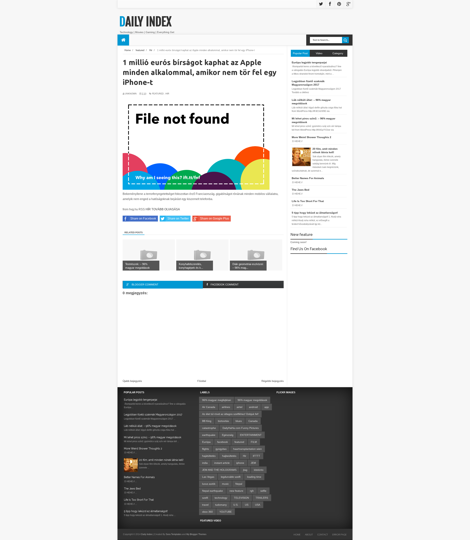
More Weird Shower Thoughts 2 (143, 448)
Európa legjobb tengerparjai (140, 399)
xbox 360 (207, 511)
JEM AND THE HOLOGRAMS (219, 469)
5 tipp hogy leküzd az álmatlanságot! (146, 511)
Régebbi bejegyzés (272, 380)
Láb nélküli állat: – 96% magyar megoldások (150, 425)
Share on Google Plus (214, 218)
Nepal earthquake (212, 490)
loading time (254, 476)
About (309, 534)
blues (239, 421)
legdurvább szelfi (231, 476)
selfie (263, 490)
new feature (236, 490)
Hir (167, 93)
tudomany (221, 504)
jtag (245, 469)
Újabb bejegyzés (132, 380)
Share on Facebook (143, 218)
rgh (252, 490)
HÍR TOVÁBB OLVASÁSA (163, 209)
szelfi (205, 497)
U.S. (235, 504)
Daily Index (145, 21)
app (266, 407)
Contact (322, 534)
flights (205, 448)
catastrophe (209, 427)
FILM (254, 441)
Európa (206, 441)
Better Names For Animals (139, 477)
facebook (222, 441)
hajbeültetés (229, 455)
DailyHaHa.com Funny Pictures (241, 427)
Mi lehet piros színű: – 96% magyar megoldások (152, 437)
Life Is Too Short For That (139, 499)
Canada (253, 421)
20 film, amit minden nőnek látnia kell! (161, 459)
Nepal (238, 483)
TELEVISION (241, 497)
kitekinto (258, 469)
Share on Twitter (178, 218)
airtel (239, 407)
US (246, 504)
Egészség (227, 434)
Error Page (339, 534)
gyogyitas (221, 448)
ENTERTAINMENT (251, 434)
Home (297, 534)
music (225, 483)
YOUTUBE (225, 511)
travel (205, 504)
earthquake (208, 434)
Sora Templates (173, 534)
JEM (253, 462)
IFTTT (256, 455)
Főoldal (201, 380)
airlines (226, 407)
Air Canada (208, 407)
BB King (206, 421)
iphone (240, 462)
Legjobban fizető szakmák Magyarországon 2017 (153, 414)
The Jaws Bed (132, 488)
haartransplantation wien (247, 448)
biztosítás (223, 421)
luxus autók (208, 483)
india (205, 462)
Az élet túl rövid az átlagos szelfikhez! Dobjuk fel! (230, 414)
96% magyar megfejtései (216, 400)
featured (158, 93)
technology (221, 497)
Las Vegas (208, 476)
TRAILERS (262, 497)
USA (257, 504)
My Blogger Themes (196, 534)
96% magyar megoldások (252, 400)
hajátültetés (209, 455)
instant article (222, 462)
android (253, 407)
